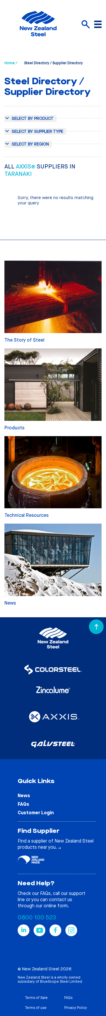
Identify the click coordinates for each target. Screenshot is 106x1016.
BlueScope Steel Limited (61, 981)
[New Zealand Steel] (38, 40)
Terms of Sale (36, 997)
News (24, 795)
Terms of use (36, 1007)
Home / (10, 63)
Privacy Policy (75, 1007)
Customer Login (36, 812)
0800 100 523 (37, 917)
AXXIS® (26, 167)
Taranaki (18, 174)
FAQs (23, 804)
